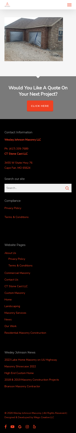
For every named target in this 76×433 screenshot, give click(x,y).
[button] (69, 5)
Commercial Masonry (17, 273)
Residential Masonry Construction (25, 333)
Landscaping (12, 306)
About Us (10, 253)
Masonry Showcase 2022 (20, 366)
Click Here (40, 105)
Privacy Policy (12, 208)
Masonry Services (15, 313)
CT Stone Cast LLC (16, 286)
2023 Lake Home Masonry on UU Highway (30, 360)
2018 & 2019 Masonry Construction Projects (31, 380)
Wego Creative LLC (44, 417)
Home (8, 299)
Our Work (10, 326)
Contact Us (11, 279)
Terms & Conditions (16, 217)
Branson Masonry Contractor (22, 386)
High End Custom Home (19, 373)
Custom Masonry (14, 293)
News (8, 319)
